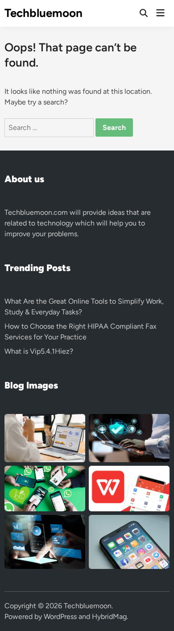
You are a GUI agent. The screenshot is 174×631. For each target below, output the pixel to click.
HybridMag (109, 616)
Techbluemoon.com (36, 212)
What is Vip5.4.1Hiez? (38, 351)
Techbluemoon (43, 13)
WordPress (60, 616)
